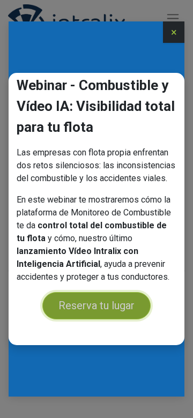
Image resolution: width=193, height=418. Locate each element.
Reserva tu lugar (96, 305)
